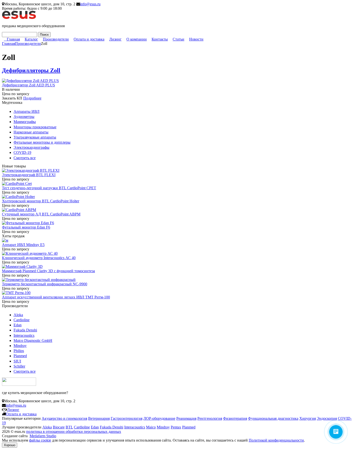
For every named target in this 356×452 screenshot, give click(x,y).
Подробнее (32, 98)
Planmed (20, 356)
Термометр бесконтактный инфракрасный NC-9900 (44, 284)
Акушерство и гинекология (64, 418)
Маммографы (25, 122)
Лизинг (115, 39)
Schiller (19, 366)
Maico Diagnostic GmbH (33, 340)
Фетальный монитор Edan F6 (26, 227)
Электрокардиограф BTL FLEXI (28, 175)
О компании (136, 39)
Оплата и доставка (89, 39)
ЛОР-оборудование (159, 418)
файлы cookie (40, 440)
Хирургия (307, 418)
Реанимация (186, 418)
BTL (69, 427)
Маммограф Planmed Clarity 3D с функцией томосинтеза (48, 271)
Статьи (178, 39)
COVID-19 (22, 152)
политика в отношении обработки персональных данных (73, 431)
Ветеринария (99, 418)
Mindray (20, 346)
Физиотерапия (235, 418)
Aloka (18, 315)
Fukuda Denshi (25, 330)
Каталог (31, 39)
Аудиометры (24, 117)
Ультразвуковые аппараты (35, 137)
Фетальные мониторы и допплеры (42, 142)
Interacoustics (24, 335)
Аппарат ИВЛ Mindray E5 (23, 245)
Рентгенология (209, 418)
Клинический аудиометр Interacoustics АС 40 (39, 258)
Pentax (176, 427)
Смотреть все (25, 158)
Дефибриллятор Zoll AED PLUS (28, 85)
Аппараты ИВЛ (26, 111)
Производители (56, 39)
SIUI (17, 361)
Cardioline (22, 320)
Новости (196, 39)
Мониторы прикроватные (35, 127)
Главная (13, 39)
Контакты (160, 39)
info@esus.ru (90, 4)
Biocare (59, 427)
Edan (18, 325)
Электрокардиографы (31, 147)
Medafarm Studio (43, 436)
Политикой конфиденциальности (276, 440)
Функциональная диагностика (273, 418)
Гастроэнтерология (126, 418)
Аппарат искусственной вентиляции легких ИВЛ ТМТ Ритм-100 (56, 297)
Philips (19, 351)
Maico (151, 427)
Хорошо (9, 445)
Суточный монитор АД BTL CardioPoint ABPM (41, 214)
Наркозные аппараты (31, 132)
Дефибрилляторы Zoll (31, 70)
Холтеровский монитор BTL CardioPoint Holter (40, 201)
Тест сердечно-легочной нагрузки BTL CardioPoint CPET (49, 188)
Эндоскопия (327, 418)
